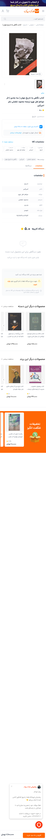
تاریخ (34, 116)
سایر (42, 93)
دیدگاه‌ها (28, 166)
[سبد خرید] (7, 11)
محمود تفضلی (31, 159)
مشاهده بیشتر (8, 306)
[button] (3, 325)
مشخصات (38, 166)
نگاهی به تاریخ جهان (10, 159)
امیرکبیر (22, 159)
